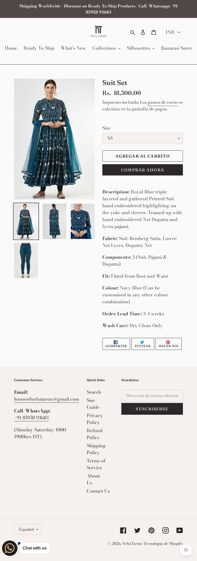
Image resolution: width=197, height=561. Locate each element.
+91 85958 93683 (31, 417)
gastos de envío (163, 102)
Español (26, 529)
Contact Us (98, 490)
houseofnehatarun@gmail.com (46, 399)
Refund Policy (95, 434)
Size (106, 127)
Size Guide (93, 404)
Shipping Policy (96, 449)
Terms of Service (96, 464)
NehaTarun (132, 543)
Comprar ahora (142, 169)
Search (94, 392)
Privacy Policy (95, 419)
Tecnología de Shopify (163, 543)
